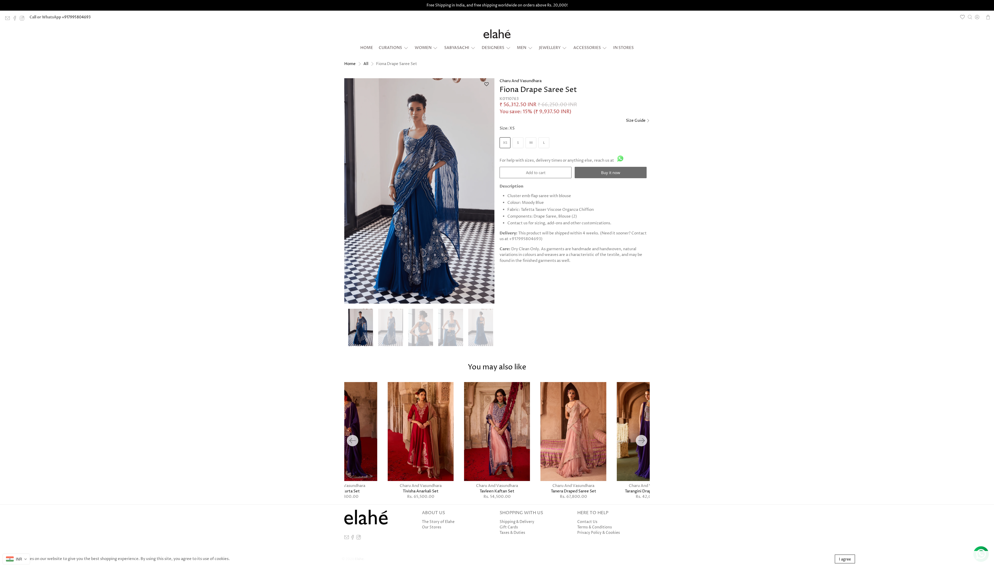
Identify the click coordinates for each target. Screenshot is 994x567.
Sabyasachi (456, 48)
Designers (493, 48)
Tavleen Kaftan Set (497, 491)
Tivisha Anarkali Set (420, 491)
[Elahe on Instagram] (23, 19)
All (365, 64)
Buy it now (610, 172)
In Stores (623, 48)
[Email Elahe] (8, 19)
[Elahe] (497, 33)
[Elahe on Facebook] (16, 19)
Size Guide (636, 120)
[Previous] (352, 440)
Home (366, 48)
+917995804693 (76, 17)
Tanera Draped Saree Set (573, 491)
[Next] (641, 440)
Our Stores (431, 527)
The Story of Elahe (438, 521)
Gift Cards (509, 527)
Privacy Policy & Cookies (598, 532)
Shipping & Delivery (517, 521)
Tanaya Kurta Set (344, 491)
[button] (486, 86)
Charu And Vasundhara (521, 81)
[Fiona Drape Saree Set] (419, 191)
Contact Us (587, 521)
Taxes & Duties (512, 532)
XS (505, 142)
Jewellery (550, 48)
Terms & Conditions (594, 527)
